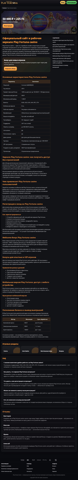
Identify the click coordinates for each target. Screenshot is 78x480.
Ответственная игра (6, 471)
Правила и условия (6, 466)
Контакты (29, 471)
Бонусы (54, 466)
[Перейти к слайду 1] (38, 32)
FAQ (28, 466)
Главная (4, 8)
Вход (62, 2)
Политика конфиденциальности (9, 468)
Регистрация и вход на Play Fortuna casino (63, 53)
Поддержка (30, 468)
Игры (53, 468)
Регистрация (71, 2)
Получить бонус (10, 68)
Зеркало (54, 471)
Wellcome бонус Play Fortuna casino (62, 56)
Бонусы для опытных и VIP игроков (62, 58)
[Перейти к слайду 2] (39, 32)
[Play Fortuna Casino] (9, 2)
